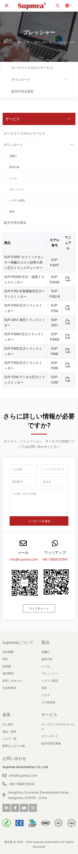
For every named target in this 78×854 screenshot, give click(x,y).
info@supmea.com (24, 559)
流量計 (13, 156)
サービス (49, 714)
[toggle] (6, 5)
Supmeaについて (18, 642)
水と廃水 (8, 724)
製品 (45, 642)
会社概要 (8, 652)
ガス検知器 (48, 702)
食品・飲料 (9, 731)
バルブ (45, 695)
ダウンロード (20, 79)
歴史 (5, 659)
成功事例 (8, 673)
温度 (11, 211)
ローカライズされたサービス (32, 67)
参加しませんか (12, 680)
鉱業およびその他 (13, 746)
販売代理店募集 (22, 91)
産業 (6, 714)
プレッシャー (17, 189)
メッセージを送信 (39, 521)
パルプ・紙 (9, 738)
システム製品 (17, 200)
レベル (13, 178)
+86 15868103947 (55, 559)
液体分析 (14, 167)
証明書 (6, 666)
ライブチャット (39, 608)
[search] (57, 5)
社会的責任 (9, 688)
